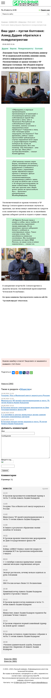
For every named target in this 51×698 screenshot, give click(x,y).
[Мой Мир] (20, 372)
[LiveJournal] (24, 372)
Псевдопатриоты (25, 49)
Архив (45, 488)
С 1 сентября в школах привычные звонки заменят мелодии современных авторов (22, 563)
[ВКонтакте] (13, 372)
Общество (22, 22)
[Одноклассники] (16, 372)
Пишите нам (45, 10)
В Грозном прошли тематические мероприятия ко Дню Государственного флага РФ (24, 539)
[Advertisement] (25, 329)
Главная (4, 22)
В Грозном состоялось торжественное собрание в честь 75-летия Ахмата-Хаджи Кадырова (25, 635)
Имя (3, 431)
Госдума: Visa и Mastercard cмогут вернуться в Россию (24, 507)
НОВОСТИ (13, 22)
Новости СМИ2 (10, 659)
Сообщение (6, 436)
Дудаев (5, 49)
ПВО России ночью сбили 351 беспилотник (22, 583)
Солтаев (38, 49)
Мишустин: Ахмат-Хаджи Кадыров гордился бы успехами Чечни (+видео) (24, 614)
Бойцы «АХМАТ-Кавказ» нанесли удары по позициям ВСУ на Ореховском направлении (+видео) (23, 551)
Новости (7, 488)
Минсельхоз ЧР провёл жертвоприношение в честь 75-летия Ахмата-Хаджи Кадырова (23, 518)
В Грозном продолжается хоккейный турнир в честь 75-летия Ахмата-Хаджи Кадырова (24, 497)
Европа (13, 49)
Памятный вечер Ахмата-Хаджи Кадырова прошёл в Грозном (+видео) (22, 592)
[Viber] (27, 372)
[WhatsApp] (31, 372)
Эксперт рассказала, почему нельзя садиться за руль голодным (24, 573)
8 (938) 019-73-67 (20, 682)
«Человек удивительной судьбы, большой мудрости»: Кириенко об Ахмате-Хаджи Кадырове (22, 646)
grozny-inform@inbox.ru (39, 682)
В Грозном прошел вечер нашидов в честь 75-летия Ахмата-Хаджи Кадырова (23, 603)
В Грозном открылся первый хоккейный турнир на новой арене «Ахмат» (24, 624)
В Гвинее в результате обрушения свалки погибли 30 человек (21, 528)
